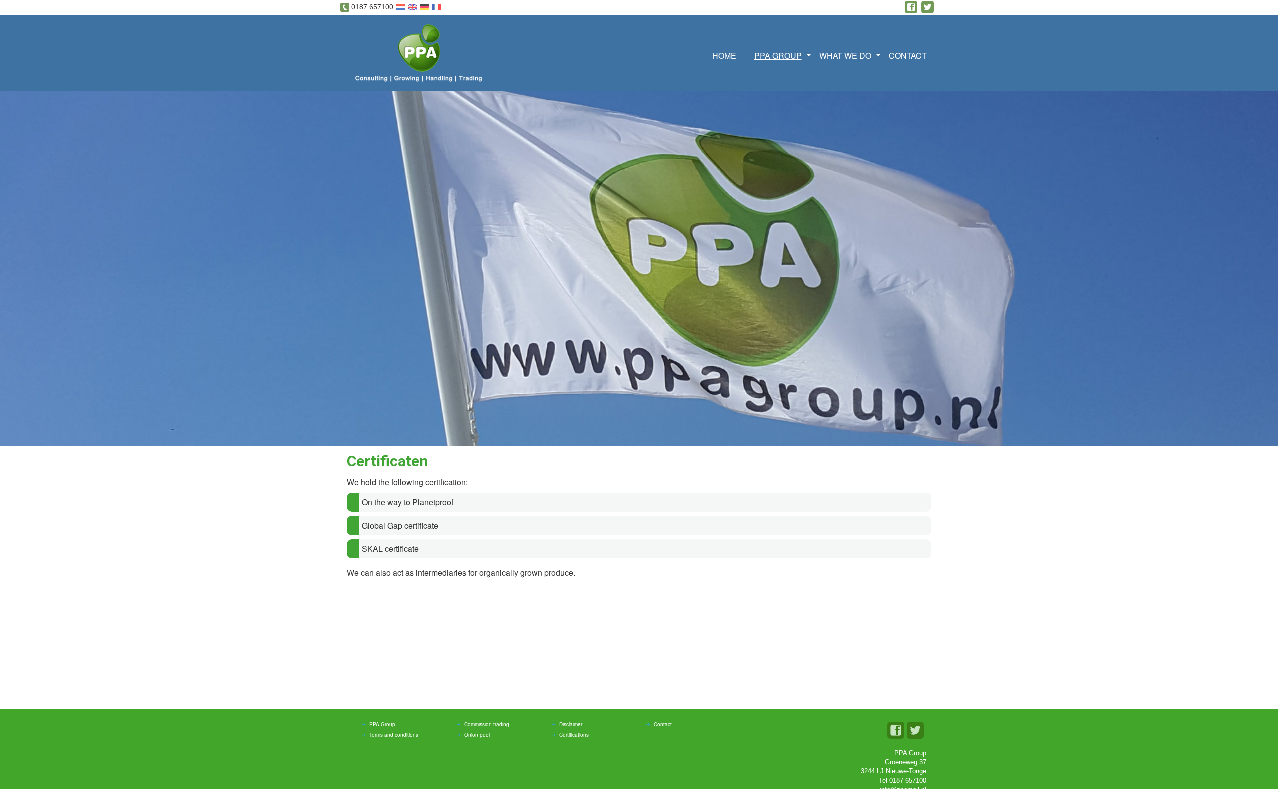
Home (724, 55)
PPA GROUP (778, 55)
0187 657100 (372, 7)
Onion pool (477, 734)
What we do (845, 55)
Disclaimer (570, 724)
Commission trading (486, 724)
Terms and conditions (393, 734)
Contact (908, 55)
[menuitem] (727, 54)
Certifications (574, 734)
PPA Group (382, 724)
